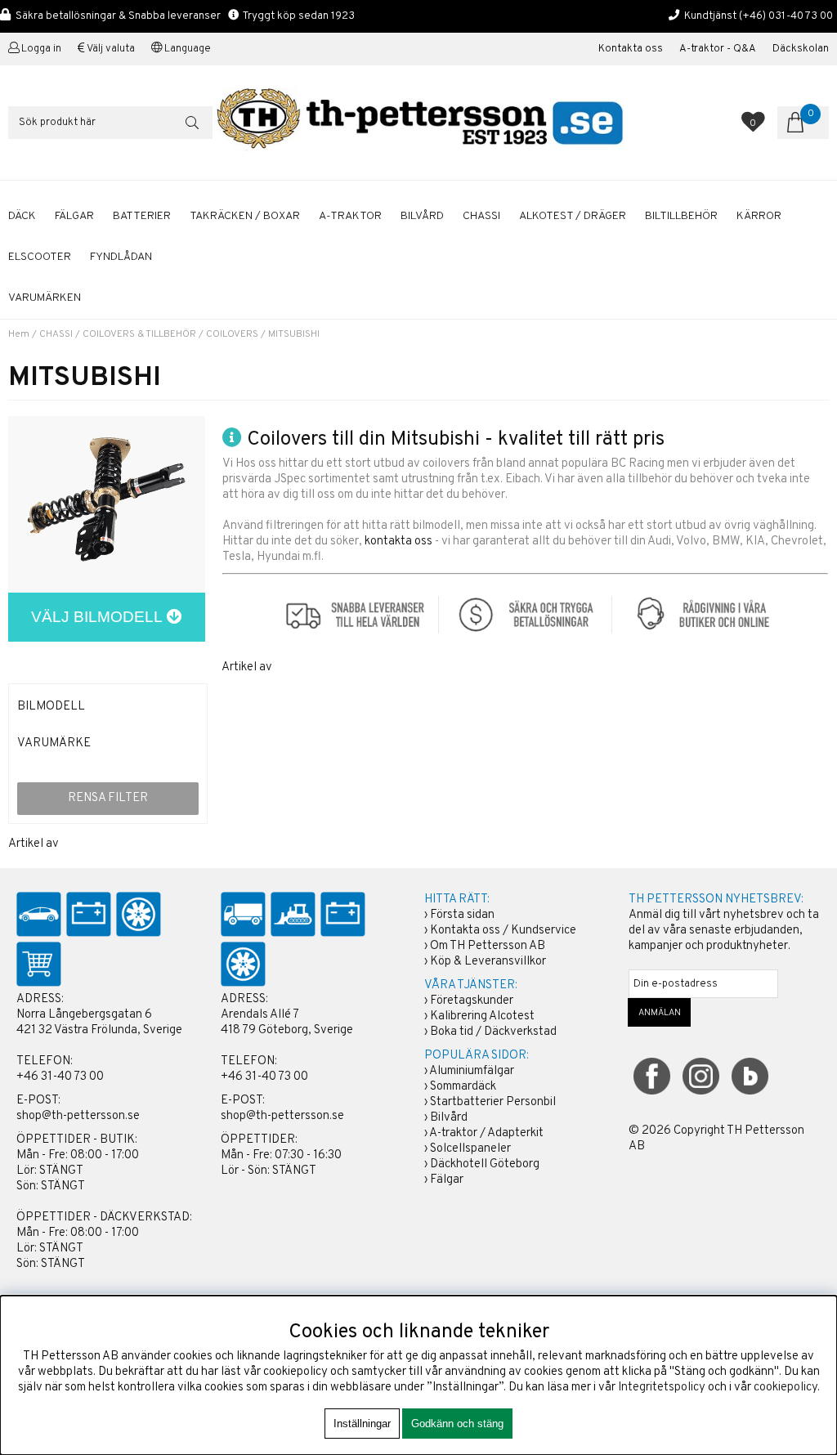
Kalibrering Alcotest (482, 1016)
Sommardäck (463, 1087)
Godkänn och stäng (457, 1423)
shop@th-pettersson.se (78, 1116)
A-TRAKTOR (350, 216)
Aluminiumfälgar (471, 1071)
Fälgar (446, 1180)
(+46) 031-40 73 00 (786, 16)
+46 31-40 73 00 (60, 1077)
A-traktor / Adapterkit (486, 1133)
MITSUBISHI (294, 334)
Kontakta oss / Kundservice (503, 930)
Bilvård (449, 1118)
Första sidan (462, 915)
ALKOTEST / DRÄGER (572, 216)
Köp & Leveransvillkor (488, 961)
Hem (18, 334)
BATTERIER (142, 216)
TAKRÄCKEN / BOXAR (245, 216)
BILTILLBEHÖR (681, 216)
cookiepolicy (785, 1387)
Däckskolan (800, 49)
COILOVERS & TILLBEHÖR (139, 334)
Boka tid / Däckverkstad (493, 1032)
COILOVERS (232, 334)
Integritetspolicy (661, 1387)
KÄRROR (758, 216)
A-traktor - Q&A (717, 49)
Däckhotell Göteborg (484, 1164)
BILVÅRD (422, 216)
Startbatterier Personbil (493, 1102)
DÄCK (22, 216)
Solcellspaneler (470, 1149)
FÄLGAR (74, 216)
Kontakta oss (630, 49)
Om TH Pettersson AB (487, 946)
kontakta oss (398, 541)
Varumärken (44, 298)
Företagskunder (471, 1001)
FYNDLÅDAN (121, 257)
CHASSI (481, 216)
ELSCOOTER (39, 257)
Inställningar (362, 1423)
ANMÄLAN (660, 1013)
